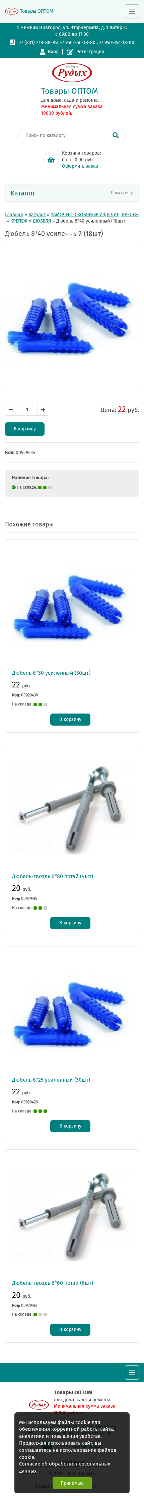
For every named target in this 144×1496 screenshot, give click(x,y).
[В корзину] (51, 159)
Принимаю (72, 1483)
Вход (53, 52)
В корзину (25, 429)
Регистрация (90, 52)
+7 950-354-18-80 (116, 43)
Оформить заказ (80, 166)
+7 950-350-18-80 (77, 43)
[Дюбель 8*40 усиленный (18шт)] (72, 316)
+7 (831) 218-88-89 (38, 43)
